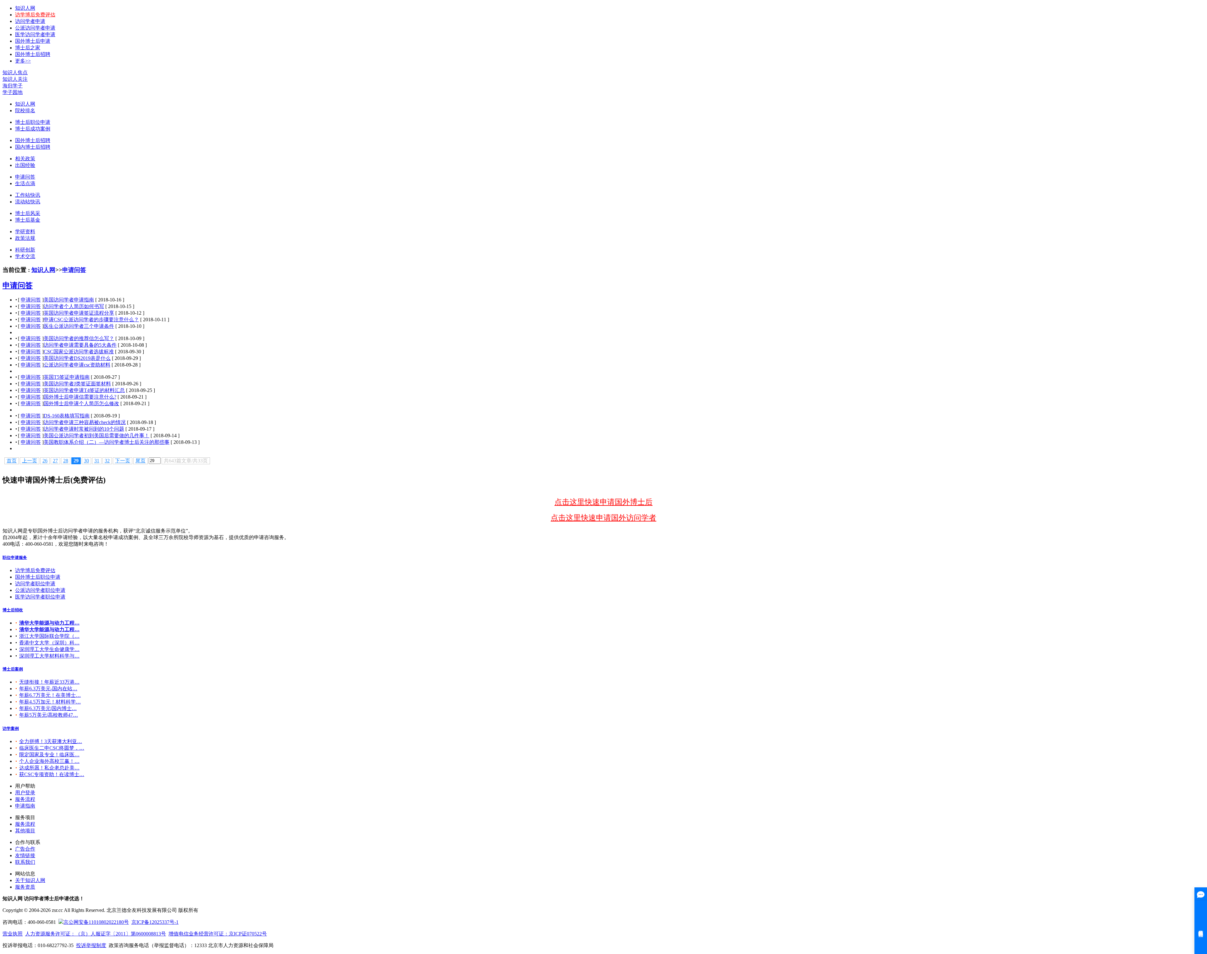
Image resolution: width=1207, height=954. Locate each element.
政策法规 (25, 238)
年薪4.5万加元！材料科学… (50, 701)
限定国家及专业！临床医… (49, 754)
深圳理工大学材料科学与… (49, 656)
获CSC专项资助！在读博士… (51, 774)
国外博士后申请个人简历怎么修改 (81, 403)
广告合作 (25, 849)
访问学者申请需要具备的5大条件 (80, 345)
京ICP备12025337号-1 (155, 922)
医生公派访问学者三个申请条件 (79, 326)
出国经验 (25, 165)
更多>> (23, 60)
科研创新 (25, 249)
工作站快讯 (27, 195)
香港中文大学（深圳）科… (49, 642)
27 (55, 460)
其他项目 (25, 830)
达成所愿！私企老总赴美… (49, 767)
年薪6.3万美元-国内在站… (48, 688)
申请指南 (25, 805)
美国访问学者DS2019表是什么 (77, 358)
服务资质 (25, 887)
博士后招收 (13, 610)
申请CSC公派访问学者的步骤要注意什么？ (91, 319)
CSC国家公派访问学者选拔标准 (79, 351)
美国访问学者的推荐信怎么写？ (79, 338)
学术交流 (25, 256)
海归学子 (13, 85)
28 (65, 460)
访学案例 (11, 728)
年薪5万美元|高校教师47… (48, 715)
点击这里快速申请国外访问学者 (603, 518)
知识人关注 (15, 79)
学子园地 (13, 92)
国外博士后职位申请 (37, 577)
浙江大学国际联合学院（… (49, 636)
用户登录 (25, 792)
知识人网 (25, 8)
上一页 (29, 460)
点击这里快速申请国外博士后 (603, 502)
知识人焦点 (15, 72)
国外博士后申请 (32, 41)
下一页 (122, 460)
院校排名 (25, 110)
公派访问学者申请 (35, 27)
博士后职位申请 (32, 122)
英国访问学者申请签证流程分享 (79, 313)
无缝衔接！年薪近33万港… (49, 682)
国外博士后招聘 (32, 54)
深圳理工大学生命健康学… (49, 649)
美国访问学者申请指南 (69, 299)
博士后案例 (13, 669)
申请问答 (25, 176)
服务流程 (25, 799)
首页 (12, 460)
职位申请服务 (15, 557)
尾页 (140, 460)
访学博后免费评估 (35, 14)
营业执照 (13, 933)
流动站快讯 (27, 201)
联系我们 (25, 862)
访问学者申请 (30, 21)
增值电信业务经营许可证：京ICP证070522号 (217, 933)
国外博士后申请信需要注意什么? (80, 397)
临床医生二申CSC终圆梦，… (51, 748)
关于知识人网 (30, 880)
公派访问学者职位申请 (40, 590)
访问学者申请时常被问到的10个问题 (84, 429)
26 (44, 460)
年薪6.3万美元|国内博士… (48, 708)
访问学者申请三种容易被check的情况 (85, 422)
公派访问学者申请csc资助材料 (77, 364)
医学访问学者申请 (35, 34)
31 (96, 460)
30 (86, 460)
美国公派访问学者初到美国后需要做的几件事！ (96, 435)
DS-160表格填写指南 (67, 415)
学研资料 (25, 231)
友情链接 (25, 855)
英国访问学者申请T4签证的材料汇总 (84, 390)
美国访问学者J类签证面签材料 (77, 383)
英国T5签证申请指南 (67, 377)
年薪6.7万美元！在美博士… (50, 695)
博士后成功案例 (32, 128)
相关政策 (25, 158)
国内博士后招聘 (32, 147)
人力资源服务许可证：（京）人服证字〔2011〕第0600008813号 (95, 933)
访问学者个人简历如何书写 (74, 306)
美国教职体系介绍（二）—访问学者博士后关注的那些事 (106, 442)
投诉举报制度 (91, 945)
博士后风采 (27, 213)
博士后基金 (27, 220)
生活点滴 (25, 183)
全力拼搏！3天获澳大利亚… (50, 741)
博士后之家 (27, 47)
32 (107, 460)
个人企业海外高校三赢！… (49, 761)
